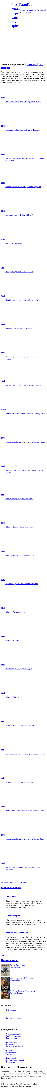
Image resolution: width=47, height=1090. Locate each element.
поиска (19, 82)
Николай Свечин (16, 967)
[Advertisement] (23, 51)
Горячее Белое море (17, 965)
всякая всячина (11, 887)
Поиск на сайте (11, 1058)
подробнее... (5, 1082)
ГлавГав (26, 4)
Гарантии (9, 1054)
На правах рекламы (13, 1018)
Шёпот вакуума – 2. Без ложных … (23, 978)
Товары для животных (28, 10)
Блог (24, 12)
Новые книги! (9, 960)
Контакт (8, 1050)
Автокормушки (11, 1042)
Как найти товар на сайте (15, 1060)
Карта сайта (10, 1062)
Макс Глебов (15, 980)
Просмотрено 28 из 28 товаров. (14, 882)
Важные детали (11, 1052)
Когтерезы (9, 1044)
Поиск (28, 12)
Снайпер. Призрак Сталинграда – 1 (23, 991)
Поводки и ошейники (13, 1038)
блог (2, 955)
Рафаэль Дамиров (17, 993)
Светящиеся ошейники (14, 1046)
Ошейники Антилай (13, 1036)
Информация (10, 1010)
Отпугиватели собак (13, 1034)
